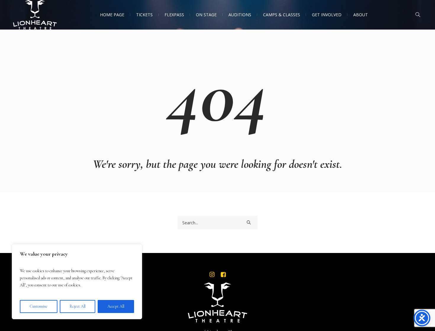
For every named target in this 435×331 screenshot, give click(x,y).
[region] (77, 281)
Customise (39, 306)
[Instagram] (211, 274)
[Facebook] (223, 274)
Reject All (78, 306)
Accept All (115, 306)
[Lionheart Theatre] (217, 302)
